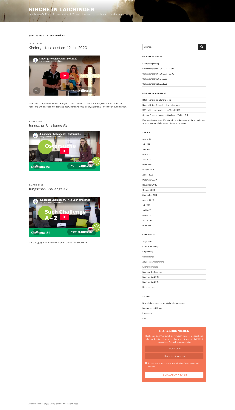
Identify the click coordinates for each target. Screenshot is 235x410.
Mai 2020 (146, 215)
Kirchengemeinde (150, 267)
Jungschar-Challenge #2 (48, 189)
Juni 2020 (146, 210)
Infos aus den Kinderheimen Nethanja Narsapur (165, 123)
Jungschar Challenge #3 (48, 125)
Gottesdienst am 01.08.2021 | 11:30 (158, 68)
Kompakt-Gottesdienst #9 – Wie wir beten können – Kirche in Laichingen (173, 120)
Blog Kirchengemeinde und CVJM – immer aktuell (163, 303)
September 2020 (149, 195)
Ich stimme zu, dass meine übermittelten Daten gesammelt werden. (174, 364)
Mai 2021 (146, 154)
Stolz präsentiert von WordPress (64, 404)
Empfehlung (147, 251)
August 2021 (148, 139)
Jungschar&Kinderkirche (153, 262)
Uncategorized (148, 287)
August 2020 (148, 200)
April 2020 (147, 220)
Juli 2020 (146, 205)
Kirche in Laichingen (62, 9)
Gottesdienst (148, 257)
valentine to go (164, 100)
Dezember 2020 (149, 180)
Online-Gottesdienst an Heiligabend (164, 105)
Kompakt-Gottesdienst (152, 272)
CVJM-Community (150, 246)
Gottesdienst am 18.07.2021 (154, 84)
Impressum (147, 313)
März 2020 (147, 225)
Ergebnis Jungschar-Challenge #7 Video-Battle (170, 115)
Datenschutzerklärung (152, 308)
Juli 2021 (146, 144)
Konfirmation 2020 (150, 277)
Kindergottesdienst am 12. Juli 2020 (58, 48)
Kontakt (145, 318)
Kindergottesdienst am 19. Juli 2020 (164, 110)
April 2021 (146, 159)
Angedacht (147, 241)
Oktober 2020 (148, 190)
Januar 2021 (147, 175)
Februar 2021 (148, 169)
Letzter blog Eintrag (150, 63)
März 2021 (147, 164)
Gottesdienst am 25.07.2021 (154, 79)
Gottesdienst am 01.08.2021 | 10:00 (158, 74)
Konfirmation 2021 (150, 282)
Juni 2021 (146, 149)
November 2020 (149, 185)
